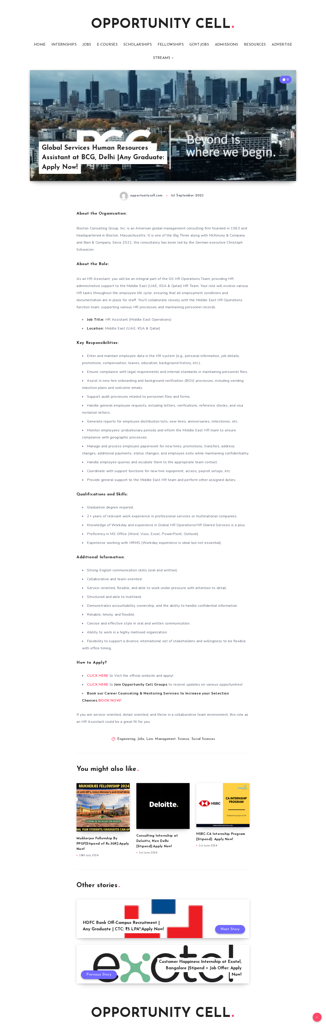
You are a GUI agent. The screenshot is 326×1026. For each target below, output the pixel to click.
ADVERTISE (282, 45)
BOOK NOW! (110, 700)
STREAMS (161, 58)
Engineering (126, 739)
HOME (39, 45)
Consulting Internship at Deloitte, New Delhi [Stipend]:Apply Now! (157, 841)
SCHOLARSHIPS (137, 45)
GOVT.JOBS (199, 45)
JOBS (86, 45)
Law (149, 739)
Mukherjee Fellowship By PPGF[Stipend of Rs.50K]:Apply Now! (103, 844)
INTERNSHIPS (64, 45)
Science (183, 739)
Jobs (140, 739)
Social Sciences (203, 739)
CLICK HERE (97, 675)
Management (165, 739)
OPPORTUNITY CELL (161, 24)
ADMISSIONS (226, 45)
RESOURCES (255, 45)
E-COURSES (107, 45)
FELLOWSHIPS (171, 45)
